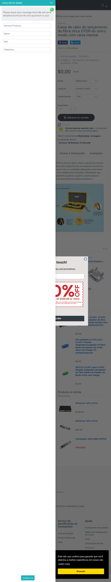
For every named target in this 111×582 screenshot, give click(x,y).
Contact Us (28, 578)
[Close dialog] (85, 259)
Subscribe (55, 318)
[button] (28, 3)
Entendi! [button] (81, 571)
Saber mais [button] (64, 564)
